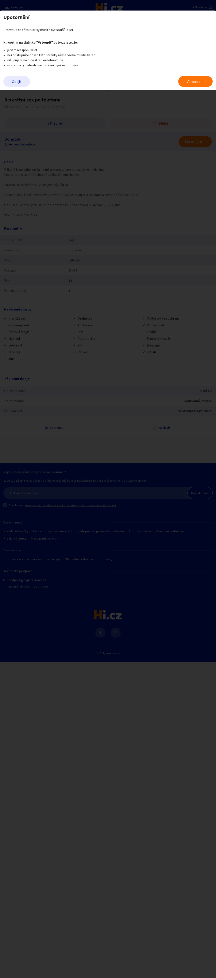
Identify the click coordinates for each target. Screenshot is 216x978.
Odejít (17, 81)
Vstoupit (193, 81)
